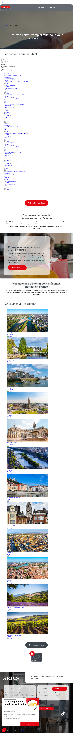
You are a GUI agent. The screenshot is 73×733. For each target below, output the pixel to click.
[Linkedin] (48, 713)
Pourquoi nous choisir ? (59, 694)
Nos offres (40, 694)
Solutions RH (8, 694)
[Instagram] (55, 713)
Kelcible (21, 730)
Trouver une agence (47, 694)
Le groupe (32, 694)
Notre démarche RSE (25, 695)
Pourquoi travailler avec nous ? (16, 694)
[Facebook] (41, 713)
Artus (1, 2)
